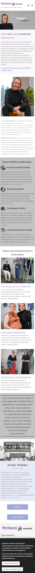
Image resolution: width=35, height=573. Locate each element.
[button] (28, 5)
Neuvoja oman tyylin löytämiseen (16, 286)
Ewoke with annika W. (13, 497)
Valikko (32, 5)
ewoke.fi (14, 495)
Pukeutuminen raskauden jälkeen (16, 377)
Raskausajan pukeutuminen (13, 332)
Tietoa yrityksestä (7, 535)
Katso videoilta (6, 290)
